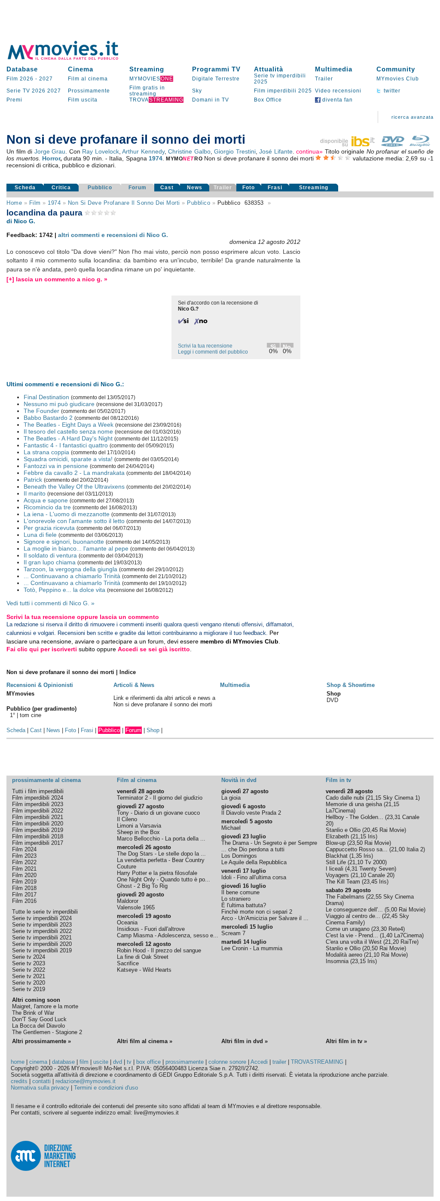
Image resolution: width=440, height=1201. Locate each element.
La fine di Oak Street (142, 957)
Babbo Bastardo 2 (48, 417)
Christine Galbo (189, 151)
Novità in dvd (239, 780)
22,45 (390, 916)
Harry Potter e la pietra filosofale (157, 873)
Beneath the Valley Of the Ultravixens (74, 486)
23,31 (393, 817)
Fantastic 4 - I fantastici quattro (66, 445)
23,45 (370, 881)
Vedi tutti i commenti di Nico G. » (50, 603)
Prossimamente (89, 91)
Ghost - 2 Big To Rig (142, 886)
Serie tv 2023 (28, 963)
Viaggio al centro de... (353, 916)
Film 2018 (24, 888)
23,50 (356, 843)
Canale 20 (380, 875)
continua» (309, 151)
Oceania (127, 922)
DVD (332, 700)
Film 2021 (24, 868)
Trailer (324, 79)
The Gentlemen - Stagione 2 (47, 1032)
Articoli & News (133, 685)
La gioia (231, 798)
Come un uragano (348, 929)
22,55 (375, 896)
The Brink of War (33, 1013)
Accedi (259, 1062)
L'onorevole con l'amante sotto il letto (74, 520)
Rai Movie (391, 830)
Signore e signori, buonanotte (64, 541)
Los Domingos (239, 856)
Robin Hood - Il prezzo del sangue (159, 950)
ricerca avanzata (412, 117)
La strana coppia (46, 452)
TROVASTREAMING (317, 1062)
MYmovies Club (397, 79)
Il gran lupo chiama (50, 562)
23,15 (359, 961)
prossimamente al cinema (46, 780)
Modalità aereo (344, 955)
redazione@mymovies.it (85, 1081)
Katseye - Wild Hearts (144, 970)
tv (129, 1062)
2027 (46, 79)
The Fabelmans (345, 896)
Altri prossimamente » (41, 1041)
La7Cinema (340, 810)
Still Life (336, 862)
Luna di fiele (40, 534)
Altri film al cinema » (144, 1041)
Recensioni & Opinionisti (39, 685)
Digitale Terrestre (216, 79)
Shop (153, 730)
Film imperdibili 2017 (37, 843)
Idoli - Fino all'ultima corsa (253, 877)
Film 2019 (24, 881)
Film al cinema (88, 79)
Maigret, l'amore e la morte (45, 1006)
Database (22, 69)
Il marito (35, 493)
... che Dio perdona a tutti (252, 849)
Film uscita (83, 100)
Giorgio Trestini (235, 151)
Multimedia (333, 69)
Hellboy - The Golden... (354, 817)
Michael (231, 828)
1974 (155, 158)
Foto (248, 188)
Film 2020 (24, 875)
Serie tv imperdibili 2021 (42, 937)
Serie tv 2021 (28, 976)
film (35, 203)
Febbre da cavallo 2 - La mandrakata (74, 472)
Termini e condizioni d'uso (106, 1087)
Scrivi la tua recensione (205, 346)
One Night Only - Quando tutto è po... (163, 879)
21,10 (356, 862)
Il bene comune (240, 892)
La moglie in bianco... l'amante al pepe (76, 548)
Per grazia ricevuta (49, 527)
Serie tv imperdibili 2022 (42, 931)
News (194, 188)
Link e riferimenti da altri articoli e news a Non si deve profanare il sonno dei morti (164, 701)
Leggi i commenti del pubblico (213, 352)
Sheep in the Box (138, 832)
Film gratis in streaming (147, 91)
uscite (100, 1062)
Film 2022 (24, 862)
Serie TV (18, 91)
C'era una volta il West (354, 942)
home (17, 1062)
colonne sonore (227, 1062)
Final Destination (46, 397)
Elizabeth (337, 836)
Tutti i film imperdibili (38, 791)
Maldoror (127, 901)
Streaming (146, 69)
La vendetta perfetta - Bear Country (161, 860)
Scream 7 (233, 933)
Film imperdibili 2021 (37, 817)
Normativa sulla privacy (40, 1087)
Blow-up (335, 843)
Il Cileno (127, 819)
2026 (39, 91)
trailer (279, 1062)
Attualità (268, 69)
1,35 (356, 856)
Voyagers (337, 875)
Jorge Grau (50, 151)
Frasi (275, 188)
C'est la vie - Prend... (352, 935)
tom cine (30, 715)
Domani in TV (210, 100)
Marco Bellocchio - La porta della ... (161, 838)
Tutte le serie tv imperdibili (45, 911)
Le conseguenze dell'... (354, 909)
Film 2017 (24, 894)
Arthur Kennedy (143, 151)
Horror (51, 158)
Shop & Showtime (351, 685)
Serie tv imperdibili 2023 (42, 924)
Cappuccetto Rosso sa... (357, 849)
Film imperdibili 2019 (37, 830)
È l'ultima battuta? (243, 905)
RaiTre (408, 942)
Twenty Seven (376, 868)
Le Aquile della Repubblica (254, 862)
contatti (41, 1081)
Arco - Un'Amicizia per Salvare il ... (265, 918)
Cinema (80, 69)
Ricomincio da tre (47, 507)
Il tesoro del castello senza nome (68, 431)
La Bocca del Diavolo (38, 1025)
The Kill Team (343, 881)
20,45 (371, 830)
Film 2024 (24, 849)
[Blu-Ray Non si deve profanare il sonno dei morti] (419, 144)
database (63, 1062)
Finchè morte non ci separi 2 (256, 911)
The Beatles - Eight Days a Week (68, 424)
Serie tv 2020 (28, 982)
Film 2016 (24, 901)
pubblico (198, 203)
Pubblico (100, 188)
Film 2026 (20, 79)
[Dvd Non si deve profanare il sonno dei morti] (392, 144)
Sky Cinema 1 (400, 798)
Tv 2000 (375, 862)
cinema (38, 1062)
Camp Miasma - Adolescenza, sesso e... (167, 935)
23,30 (380, 929)
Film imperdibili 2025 (283, 91)
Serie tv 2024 (28, 957)
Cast (167, 188)
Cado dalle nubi (345, 798)
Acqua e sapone (46, 500)
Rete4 (395, 929)
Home (14, 203)
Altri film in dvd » (244, 1041)
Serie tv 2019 (28, 989)
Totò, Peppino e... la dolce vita (64, 589)
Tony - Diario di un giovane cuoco (158, 813)
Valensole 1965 (136, 907)
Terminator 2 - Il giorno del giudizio (159, 798)
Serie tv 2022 (28, 970)
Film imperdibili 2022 (37, 810)
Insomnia (337, 961)
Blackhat (337, 856)
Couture (126, 866)
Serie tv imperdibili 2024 (42, 918)
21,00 (398, 849)
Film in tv (338, 780)
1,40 (387, 935)
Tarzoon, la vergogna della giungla (70, 569)
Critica (61, 188)
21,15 (374, 798)
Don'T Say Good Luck (39, 1019)
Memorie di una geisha (354, 804)
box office (148, 1062)
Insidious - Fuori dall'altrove (151, 929)
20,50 (371, 948)
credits (19, 1081)
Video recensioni (338, 91)
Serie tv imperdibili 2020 (42, 944)
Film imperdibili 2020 (37, 823)
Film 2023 (24, 856)
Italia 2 (414, 849)
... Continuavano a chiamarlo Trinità (72, 576)
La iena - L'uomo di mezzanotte (67, 514)
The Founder (41, 410)
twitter (391, 91)
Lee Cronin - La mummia (251, 948)
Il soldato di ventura (50, 555)
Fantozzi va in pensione (56, 465)
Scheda (25, 188)
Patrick (33, 479)
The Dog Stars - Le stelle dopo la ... (161, 853)
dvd (117, 1062)
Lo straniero (236, 899)
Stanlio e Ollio (343, 830)
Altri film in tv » (346, 1041)
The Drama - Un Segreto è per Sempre (269, 843)
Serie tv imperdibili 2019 (42, 950)
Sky (197, 91)
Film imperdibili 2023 (37, 804)
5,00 (391, 909)
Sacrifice (128, 963)
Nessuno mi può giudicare (59, 403)
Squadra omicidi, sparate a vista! (68, 459)
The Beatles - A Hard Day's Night (68, 438)
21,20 (392, 942)
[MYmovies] (70, 58)
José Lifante (276, 151)
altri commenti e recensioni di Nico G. (113, 234)
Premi (14, 100)
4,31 (352, 868)
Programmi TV (216, 69)
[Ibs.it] (348, 144)
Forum (137, 188)
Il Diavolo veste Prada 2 (251, 813)
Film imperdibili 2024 (37, 798)
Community (395, 69)
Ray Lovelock (100, 151)
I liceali (334, 868)
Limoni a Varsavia (139, 825)
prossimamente (184, 1062)
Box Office (268, 100)
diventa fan (337, 100)
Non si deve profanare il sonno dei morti (124, 203)
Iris (372, 836)
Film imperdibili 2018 (37, 836)
